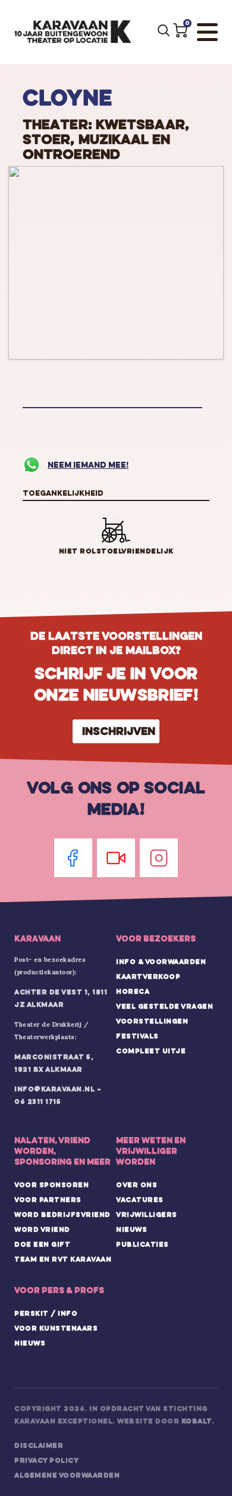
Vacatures (140, 1199)
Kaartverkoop (148, 976)
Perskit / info (45, 1313)
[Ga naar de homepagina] (72, 32)
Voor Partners (47, 1199)
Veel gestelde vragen (164, 1006)
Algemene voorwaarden (67, 1475)
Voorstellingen (152, 1021)
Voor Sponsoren (51, 1185)
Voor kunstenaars (56, 1328)
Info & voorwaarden (161, 961)
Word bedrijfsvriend (62, 1214)
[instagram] (158, 858)
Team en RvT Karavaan (62, 1259)
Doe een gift (42, 1244)
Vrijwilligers (146, 1214)
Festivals (137, 1036)
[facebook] (73, 858)
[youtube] (116, 858)
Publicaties (142, 1244)
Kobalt (196, 1421)
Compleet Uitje (151, 1051)
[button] (180, 30)
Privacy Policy (46, 1460)
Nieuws (131, 1229)
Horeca (132, 991)
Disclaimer (38, 1445)
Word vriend (42, 1229)
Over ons (136, 1185)
